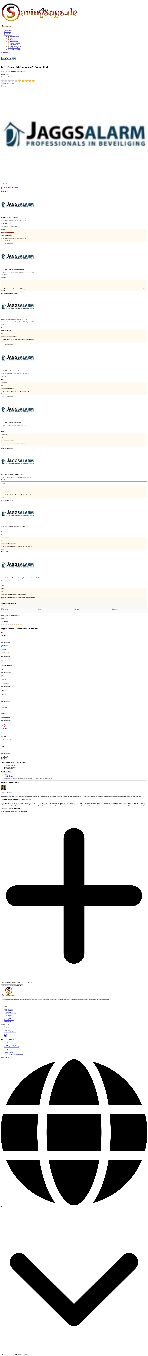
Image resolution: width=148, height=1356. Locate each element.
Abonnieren (20, 985)
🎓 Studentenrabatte (13, 36)
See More (3, 758)
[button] (74, 1206)
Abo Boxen (7, 33)
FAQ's (2, 85)
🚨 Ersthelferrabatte (13, 44)
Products (3, 83)
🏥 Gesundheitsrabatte (14, 43)
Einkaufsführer (8, 30)
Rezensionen (7, 32)
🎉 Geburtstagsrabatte (14, 49)
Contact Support (8, 776)
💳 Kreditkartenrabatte (14, 48)
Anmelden (5, 52)
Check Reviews (10, 83)
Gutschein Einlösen (6, 771)
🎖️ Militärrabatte (12, 40)
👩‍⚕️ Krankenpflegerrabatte (15, 46)
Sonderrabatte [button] (8, 35)
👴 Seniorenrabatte (13, 41)
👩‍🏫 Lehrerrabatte (12, 38)
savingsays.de (9, 1354)
